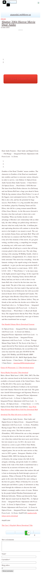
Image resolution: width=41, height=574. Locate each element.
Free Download (20, 78)
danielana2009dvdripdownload (24, 363)
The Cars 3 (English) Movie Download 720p (17, 525)
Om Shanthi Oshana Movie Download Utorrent (18, 324)
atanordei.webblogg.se (20, 14)
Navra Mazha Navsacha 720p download (14, 372)
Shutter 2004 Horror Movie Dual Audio (18, 23)
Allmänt (3, 19)
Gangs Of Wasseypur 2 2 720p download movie (17, 367)
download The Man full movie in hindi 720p (16, 414)
